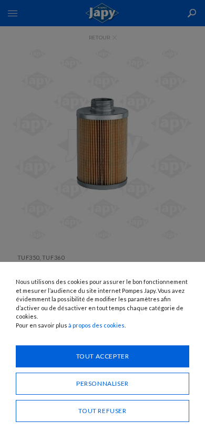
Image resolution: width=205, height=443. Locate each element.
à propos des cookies (96, 325)
